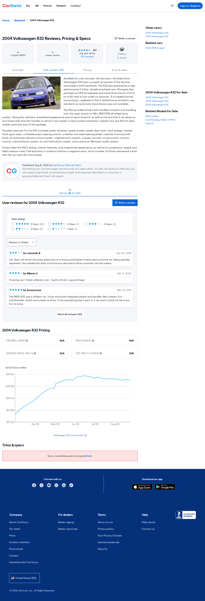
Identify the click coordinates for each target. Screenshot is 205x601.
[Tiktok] (71, 486)
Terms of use (105, 522)
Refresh (87, 455)
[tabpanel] (70, 259)
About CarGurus (18, 522)
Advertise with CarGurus (23, 562)
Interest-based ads (109, 542)
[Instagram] (56, 486)
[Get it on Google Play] (165, 487)
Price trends (16, 548)
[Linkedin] (64, 486)
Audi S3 (149, 123)
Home (6, 20)
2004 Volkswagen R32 (157, 101)
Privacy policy (106, 528)
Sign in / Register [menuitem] (190, 5)
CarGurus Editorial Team (67, 165)
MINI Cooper (152, 116)
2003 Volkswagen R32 (157, 36)
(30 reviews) (87, 56)
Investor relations (19, 542)
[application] (70, 396)
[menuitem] (28, 6)
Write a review (127, 38)
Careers (13, 555)
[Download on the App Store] (142, 487)
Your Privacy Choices (110, 535)
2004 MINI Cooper (155, 48)
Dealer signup (66, 522)
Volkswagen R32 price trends (68, 435)
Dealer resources (68, 528)
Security (102, 548)
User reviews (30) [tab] (53, 69)
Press (12, 535)
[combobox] (24, 578)
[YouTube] (49, 486)
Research (19, 20)
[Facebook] (34, 486)
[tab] (70, 191)
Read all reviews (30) (70, 314)
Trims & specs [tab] (120, 69)
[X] (41, 486)
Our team (14, 528)
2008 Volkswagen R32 (157, 32)
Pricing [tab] (88, 69)
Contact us (148, 528)
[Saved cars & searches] (172, 6)
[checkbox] (13, 224)
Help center (148, 522)
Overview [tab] (18, 69)
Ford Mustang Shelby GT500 (160, 119)
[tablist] (70, 70)
